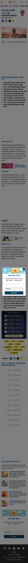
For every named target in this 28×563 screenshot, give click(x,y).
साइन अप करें (14, 293)
